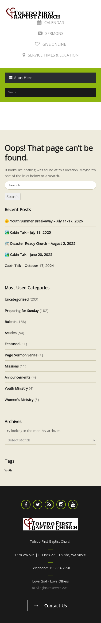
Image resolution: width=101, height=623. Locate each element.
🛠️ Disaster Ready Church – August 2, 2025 (40, 243)
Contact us (55, 605)
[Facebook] (26, 504)
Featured (12, 343)
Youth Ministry (16, 388)
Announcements (18, 377)
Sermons (53, 33)
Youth (8, 470)
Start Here (23, 78)
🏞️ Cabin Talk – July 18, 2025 (28, 232)
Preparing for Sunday (22, 310)
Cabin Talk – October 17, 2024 (29, 265)
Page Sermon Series (21, 355)
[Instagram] (61, 504)
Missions (12, 366)
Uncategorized (17, 299)
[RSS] (49, 504)
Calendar (53, 22)
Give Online (54, 44)
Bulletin (10, 321)
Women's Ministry (19, 399)
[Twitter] (37, 504)
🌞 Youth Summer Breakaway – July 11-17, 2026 (44, 221)
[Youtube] (73, 504)
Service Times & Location (53, 55)
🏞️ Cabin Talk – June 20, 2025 (28, 254)
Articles (11, 332)
